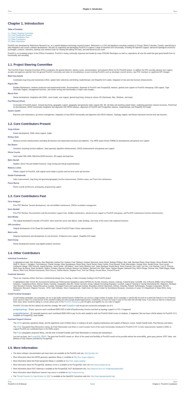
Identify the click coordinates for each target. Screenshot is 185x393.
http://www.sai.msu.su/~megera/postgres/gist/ (105, 369)
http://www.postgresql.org (100, 365)
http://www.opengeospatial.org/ (103, 376)
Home (92, 384)
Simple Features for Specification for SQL (33, 376)
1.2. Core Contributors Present (20, 35)
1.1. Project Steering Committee (20, 33)
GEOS (19, 323)
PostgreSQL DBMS (38, 337)
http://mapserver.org (76, 372)
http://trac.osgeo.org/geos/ (83, 357)
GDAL (19, 327)
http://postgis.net (91, 353)
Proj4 (19, 333)
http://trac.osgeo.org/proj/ (75, 361)
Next (175, 11)
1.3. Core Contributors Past (18, 37)
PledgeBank (71, 306)
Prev (10, 11)
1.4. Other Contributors (17, 39)
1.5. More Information (16, 41)
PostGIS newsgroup (72, 302)
